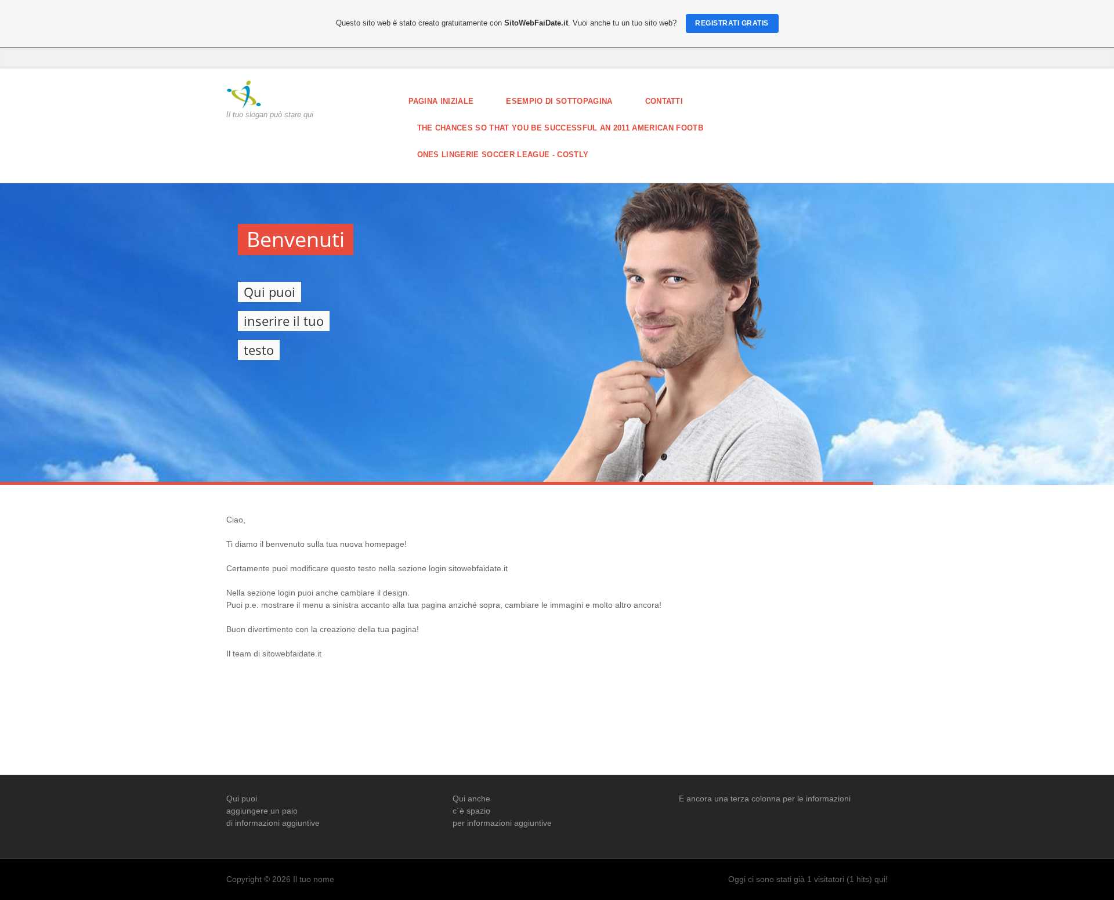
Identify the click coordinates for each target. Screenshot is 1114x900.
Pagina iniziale (441, 101)
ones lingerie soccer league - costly (503, 154)
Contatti (664, 101)
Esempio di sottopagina (559, 101)
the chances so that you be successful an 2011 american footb (560, 128)
